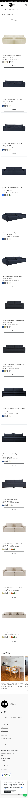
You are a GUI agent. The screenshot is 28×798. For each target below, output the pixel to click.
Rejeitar (13, 791)
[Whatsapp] (25, 794)
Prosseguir (7, 791)
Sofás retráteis (16, 9)
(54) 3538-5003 (4, 728)
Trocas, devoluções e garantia (7, 753)
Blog (2, 755)
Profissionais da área (5, 758)
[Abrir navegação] (2, 5)
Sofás (10, 9)
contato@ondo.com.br (6, 738)
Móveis (6, 9)
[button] (25, 5)
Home (2, 9)
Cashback (3, 760)
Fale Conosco (4, 769)
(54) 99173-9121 (4, 731)
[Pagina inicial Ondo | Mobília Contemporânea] (13, 5)
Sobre (2, 748)
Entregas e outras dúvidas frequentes (9, 750)
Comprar (14, 65)
